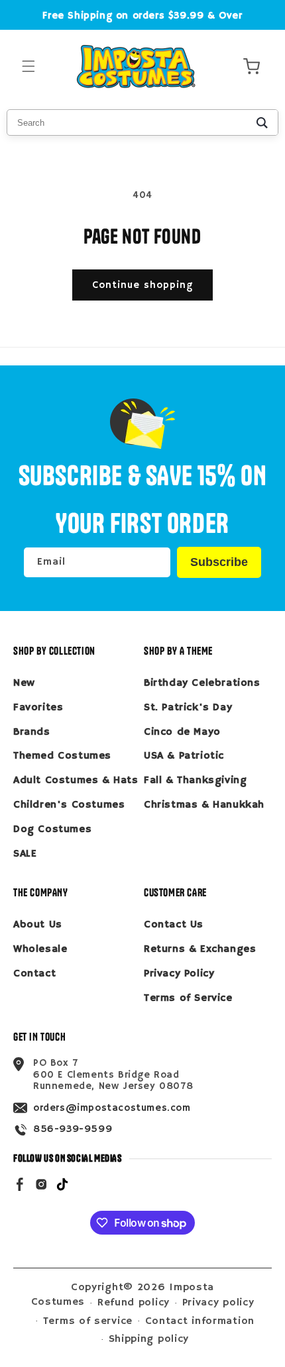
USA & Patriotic (184, 756)
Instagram (41, 1184)
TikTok (62, 1184)
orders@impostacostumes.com (112, 1108)
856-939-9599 (72, 1129)
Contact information (200, 1321)
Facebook (20, 1184)
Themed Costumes (62, 756)
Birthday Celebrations (202, 683)
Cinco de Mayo (182, 732)
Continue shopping (142, 285)
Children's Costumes (69, 805)
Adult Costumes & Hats (76, 780)
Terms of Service (188, 998)
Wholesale (40, 949)
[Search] (262, 122)
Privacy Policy (179, 973)
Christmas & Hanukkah (204, 805)
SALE (24, 854)
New (24, 683)
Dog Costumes (52, 829)
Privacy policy (218, 1302)
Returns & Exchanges (200, 949)
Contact (34, 973)
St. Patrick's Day (188, 707)
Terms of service (88, 1321)
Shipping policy (149, 1339)
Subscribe (219, 562)
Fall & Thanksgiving (195, 780)
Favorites (38, 707)
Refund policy (133, 1302)
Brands (31, 732)
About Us (37, 924)
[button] (28, 66)
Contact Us (173, 924)
